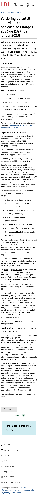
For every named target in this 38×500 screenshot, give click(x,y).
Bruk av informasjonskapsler (13, 489)
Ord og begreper (10, 477)
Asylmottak (8, 472)
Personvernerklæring (26, 490)
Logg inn (27, 4)
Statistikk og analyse (12, 466)
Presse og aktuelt (11, 450)
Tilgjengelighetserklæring (11, 493)
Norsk (15, 4)
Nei (13, 430)
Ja (8, 430)
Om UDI (7, 456)
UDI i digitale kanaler (12, 482)
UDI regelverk (9, 461)
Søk (21, 4)
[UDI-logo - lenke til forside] (5, 5)
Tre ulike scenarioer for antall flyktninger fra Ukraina (16, 126)
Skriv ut (7, 409)
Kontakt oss (8, 445)
